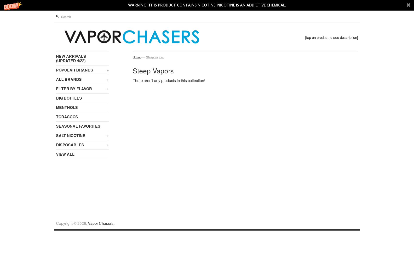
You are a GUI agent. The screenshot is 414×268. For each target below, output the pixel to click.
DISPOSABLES (82, 145)
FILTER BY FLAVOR (82, 88)
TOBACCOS (67, 116)
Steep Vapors (155, 57)
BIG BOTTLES (69, 98)
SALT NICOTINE (82, 135)
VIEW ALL (65, 154)
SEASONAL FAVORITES (78, 126)
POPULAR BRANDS (82, 70)
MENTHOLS (67, 107)
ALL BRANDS (82, 79)
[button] (207, 5)
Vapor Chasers (100, 223)
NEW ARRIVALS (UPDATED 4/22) (71, 58)
